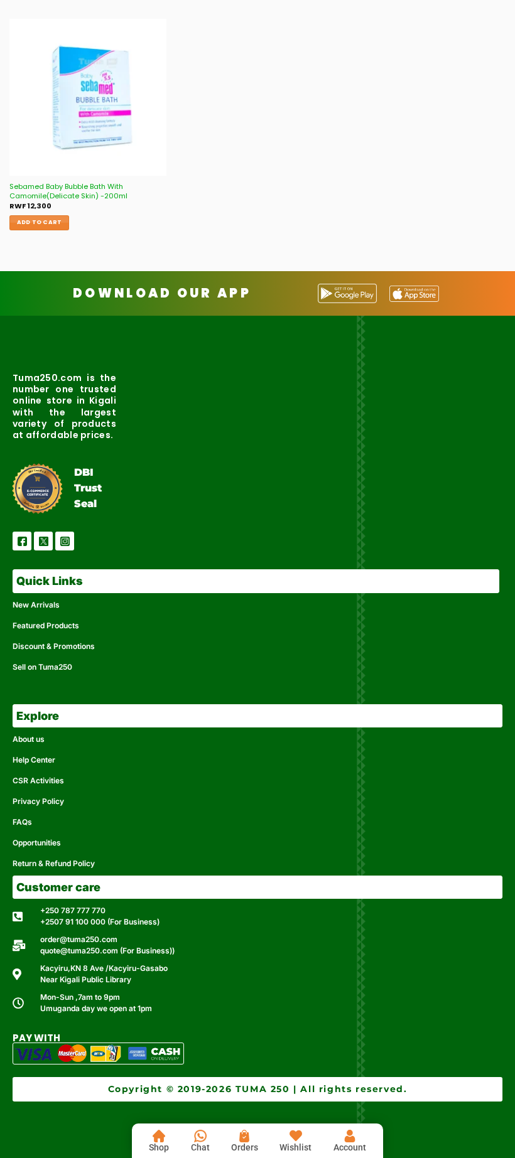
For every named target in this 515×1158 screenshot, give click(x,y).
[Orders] (244, 1136)
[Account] (350, 1136)
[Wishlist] (296, 1136)
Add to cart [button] (39, 222)
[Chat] (200, 1136)
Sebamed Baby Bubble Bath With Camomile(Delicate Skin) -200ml (68, 191)
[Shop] (159, 1136)
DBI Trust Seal (88, 488)
